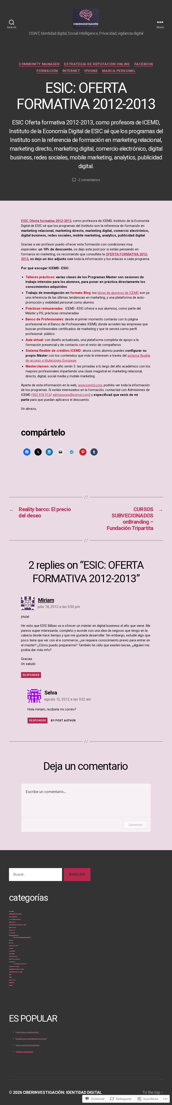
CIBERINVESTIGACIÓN (15, 914)
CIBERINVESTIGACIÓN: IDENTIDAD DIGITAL (62, 1092)
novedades (12, 951)
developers (12, 922)
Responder (31, 675)
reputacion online (14, 966)
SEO (10, 974)
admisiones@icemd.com (71, 395)
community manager (39, 64)
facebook (143, 64)
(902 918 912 (40, 395)
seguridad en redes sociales (16, 969)
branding (11, 911)
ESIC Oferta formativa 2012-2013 (46, 221)
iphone (91, 71)
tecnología (12, 980)
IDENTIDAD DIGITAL (14, 935)
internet (71, 71)
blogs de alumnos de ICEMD (118, 293)
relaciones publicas (14, 959)
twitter (11, 985)
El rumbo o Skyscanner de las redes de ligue (27, 1045)
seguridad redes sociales (15, 972)
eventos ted (12, 927)
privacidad (12, 953)
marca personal (118, 71)
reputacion (12, 961)
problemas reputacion (20, 963)
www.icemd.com (90, 385)
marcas (11, 948)
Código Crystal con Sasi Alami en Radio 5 (27, 1032)
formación (47, 71)
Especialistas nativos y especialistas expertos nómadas (31, 1038)
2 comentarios (89, 180)
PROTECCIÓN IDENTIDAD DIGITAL (22, 937)
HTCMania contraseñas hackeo (24, 1051)
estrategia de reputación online (97, 64)
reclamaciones (13, 956)
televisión (11, 982)
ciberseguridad (13, 916)
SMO (10, 977)
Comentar (135, 825)
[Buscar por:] (34, 875)
